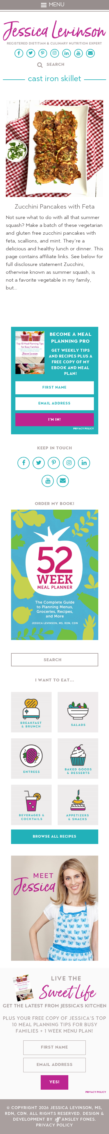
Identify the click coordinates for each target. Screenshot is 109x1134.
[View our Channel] (78, 53)
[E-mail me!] (90, 53)
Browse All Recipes (54, 836)
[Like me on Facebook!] (19, 53)
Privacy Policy (83, 429)
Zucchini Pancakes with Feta (55, 207)
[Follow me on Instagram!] (54, 53)
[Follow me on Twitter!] (30, 53)
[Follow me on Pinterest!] (42, 53)
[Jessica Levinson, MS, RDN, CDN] (54, 33)
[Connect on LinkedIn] (66, 53)
